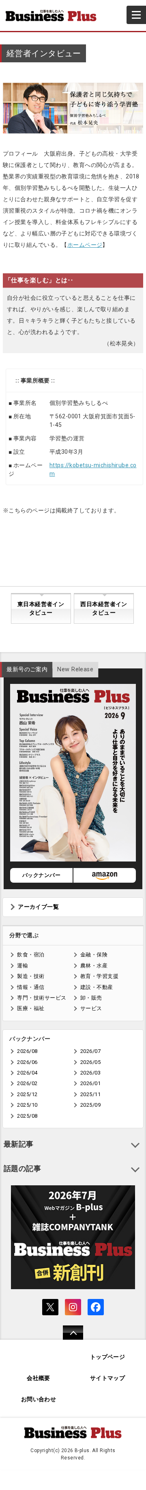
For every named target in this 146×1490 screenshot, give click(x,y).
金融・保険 (93, 955)
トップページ (107, 1357)
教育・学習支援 (99, 976)
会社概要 (38, 1378)
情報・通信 (30, 987)
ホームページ (85, 245)
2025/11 (90, 1094)
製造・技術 (30, 976)
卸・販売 (91, 998)
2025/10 (27, 1105)
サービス (91, 1008)
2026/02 (27, 1083)
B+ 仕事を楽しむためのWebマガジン (54, 15)
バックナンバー (41, 875)
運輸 (22, 966)
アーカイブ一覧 (38, 906)
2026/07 (90, 1051)
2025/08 (27, 1116)
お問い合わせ (38, 1399)
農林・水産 (93, 966)
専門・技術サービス (41, 998)
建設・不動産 (96, 987)
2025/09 (90, 1105)
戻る (69, 1338)
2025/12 (27, 1094)
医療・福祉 (30, 1008)
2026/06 (27, 1062)
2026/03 (90, 1073)
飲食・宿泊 (30, 955)
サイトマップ (107, 1378)
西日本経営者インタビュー (103, 609)
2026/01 (90, 1083)
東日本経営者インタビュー (40, 609)
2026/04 (27, 1073)
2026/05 (90, 1062)
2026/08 (27, 1051)
